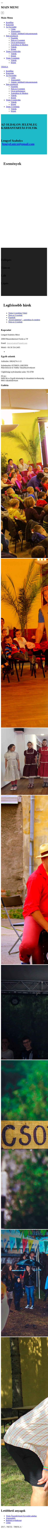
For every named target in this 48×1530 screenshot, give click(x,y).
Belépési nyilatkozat (14, 1520)
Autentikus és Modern (19, 45)
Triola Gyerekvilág (13, 51)
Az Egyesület (11, 27)
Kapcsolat (10, 25)
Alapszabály (15, 31)
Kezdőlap (9, 22)
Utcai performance (18, 42)
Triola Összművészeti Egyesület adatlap (21, 1516)
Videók (13, 47)
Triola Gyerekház (12, 58)
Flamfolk (14, 38)
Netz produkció (12, 36)
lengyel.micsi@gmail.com (18, 144)
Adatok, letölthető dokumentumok (24, 34)
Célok (13, 29)
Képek (13, 49)
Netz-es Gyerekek (18, 40)
